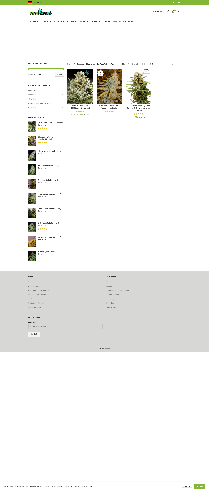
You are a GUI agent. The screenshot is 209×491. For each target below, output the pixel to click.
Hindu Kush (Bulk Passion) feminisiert (49, 210)
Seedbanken (111, 286)
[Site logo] (43, 11)
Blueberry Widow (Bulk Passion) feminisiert (48, 138)
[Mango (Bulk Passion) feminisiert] (32, 256)
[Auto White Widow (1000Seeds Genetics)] (80, 86)
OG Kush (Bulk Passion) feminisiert (48, 224)
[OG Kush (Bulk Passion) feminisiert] (32, 227)
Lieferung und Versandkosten (39, 290)
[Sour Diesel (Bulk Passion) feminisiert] (32, 198)
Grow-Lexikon (111, 307)
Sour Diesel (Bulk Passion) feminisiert (49, 195)
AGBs (30, 299)
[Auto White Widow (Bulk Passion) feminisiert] (109, 86)
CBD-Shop (32, 108)
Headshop (110, 303)
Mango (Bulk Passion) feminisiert (47, 253)
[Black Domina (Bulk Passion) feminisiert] (32, 155)
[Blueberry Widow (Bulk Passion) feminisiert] (32, 141)
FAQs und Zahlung (35, 286)
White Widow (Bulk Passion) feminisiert (50, 123)
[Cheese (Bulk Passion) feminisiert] (32, 184)
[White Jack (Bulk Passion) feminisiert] (32, 241)
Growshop (32, 99)
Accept (200, 486)
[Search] (168, 11)
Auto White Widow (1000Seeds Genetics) (80, 107)
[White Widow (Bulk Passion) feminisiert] (32, 126)
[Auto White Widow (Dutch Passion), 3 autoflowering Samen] (138, 86)
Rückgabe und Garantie (37, 294)
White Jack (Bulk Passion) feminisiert (49, 238)
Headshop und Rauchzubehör (39, 103)
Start (69, 64)
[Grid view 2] (143, 64)
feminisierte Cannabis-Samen (117, 290)
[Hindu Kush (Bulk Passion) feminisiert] (32, 213)
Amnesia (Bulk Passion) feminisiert (48, 166)
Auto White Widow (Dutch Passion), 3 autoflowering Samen (138, 108)
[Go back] (63, 37)
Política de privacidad (36, 303)
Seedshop (32, 94)
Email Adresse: (34, 322)
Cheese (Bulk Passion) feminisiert (48, 181)
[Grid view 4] (151, 64)
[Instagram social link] (179, 2)
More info (187, 486)
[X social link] (176, 2)
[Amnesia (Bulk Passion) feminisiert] (32, 169)
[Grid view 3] (147, 64)
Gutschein (32, 90)
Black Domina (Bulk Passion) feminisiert (50, 152)
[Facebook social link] (173, 2)
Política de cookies (35, 307)
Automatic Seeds (113, 294)
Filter (59, 74)
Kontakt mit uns (34, 282)
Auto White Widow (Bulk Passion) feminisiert (109, 107)
